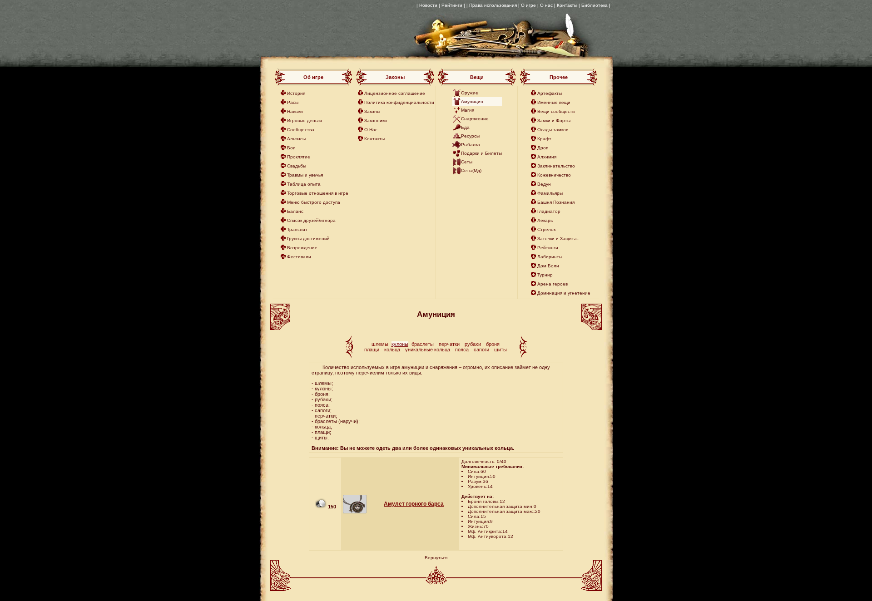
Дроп (542, 147)
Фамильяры (550, 193)
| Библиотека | (594, 5)
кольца (392, 349)
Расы (292, 102)
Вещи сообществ (556, 111)
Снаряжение (475, 118)
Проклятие (298, 156)
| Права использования (491, 5)
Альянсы (296, 138)
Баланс (295, 211)
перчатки (449, 344)
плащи (371, 349)
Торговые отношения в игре (317, 193)
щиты (500, 349)
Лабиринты (549, 256)
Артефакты (549, 93)
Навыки (295, 111)
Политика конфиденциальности (399, 102)
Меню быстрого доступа (313, 202)
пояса (462, 349)
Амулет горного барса (414, 504)
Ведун (544, 184)
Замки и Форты (553, 120)
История (296, 93)
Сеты (466, 161)
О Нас (370, 129)
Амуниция (472, 101)
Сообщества (300, 129)
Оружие (469, 92)
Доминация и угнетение (563, 293)
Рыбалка (470, 144)
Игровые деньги (304, 120)
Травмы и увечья (305, 174)
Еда (465, 127)
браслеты (422, 344)
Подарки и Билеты (481, 153)
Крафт (544, 138)
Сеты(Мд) (471, 170)
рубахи (473, 344)
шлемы (380, 344)
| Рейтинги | (452, 5)
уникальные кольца (427, 349)
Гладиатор (548, 211)
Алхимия (546, 156)
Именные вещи (553, 102)
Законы (372, 111)
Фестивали (299, 256)
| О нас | (546, 5)
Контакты (567, 5)
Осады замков (552, 129)
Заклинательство (556, 165)
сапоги (481, 349)
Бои (291, 147)
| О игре (527, 5)
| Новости (426, 5)
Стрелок (546, 229)
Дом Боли (548, 265)
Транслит (297, 229)
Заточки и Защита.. (558, 238)
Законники (375, 120)
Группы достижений (308, 238)
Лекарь (545, 220)
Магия (467, 110)
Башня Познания (556, 202)
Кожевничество (554, 174)
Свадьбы (296, 165)
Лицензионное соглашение (394, 93)
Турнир (545, 274)
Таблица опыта (304, 184)
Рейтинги (547, 247)
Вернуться (436, 557)
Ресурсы (470, 135)
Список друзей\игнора (311, 220)
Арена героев (552, 283)
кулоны (399, 344)
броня (493, 344)
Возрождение (302, 247)
